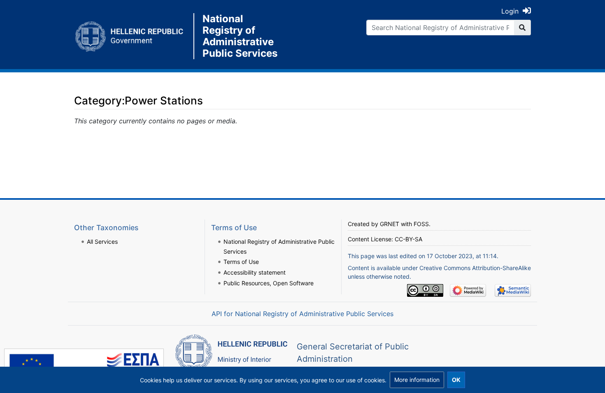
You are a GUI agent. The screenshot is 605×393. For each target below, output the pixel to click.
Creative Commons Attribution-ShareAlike (475, 267)
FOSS (421, 223)
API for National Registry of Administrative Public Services (302, 314)
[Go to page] (522, 27)
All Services (102, 241)
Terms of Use (241, 261)
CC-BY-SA (408, 239)
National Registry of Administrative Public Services (239, 36)
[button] (417, 380)
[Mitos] (133, 36)
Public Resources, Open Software (268, 283)
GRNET (389, 223)
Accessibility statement (254, 272)
